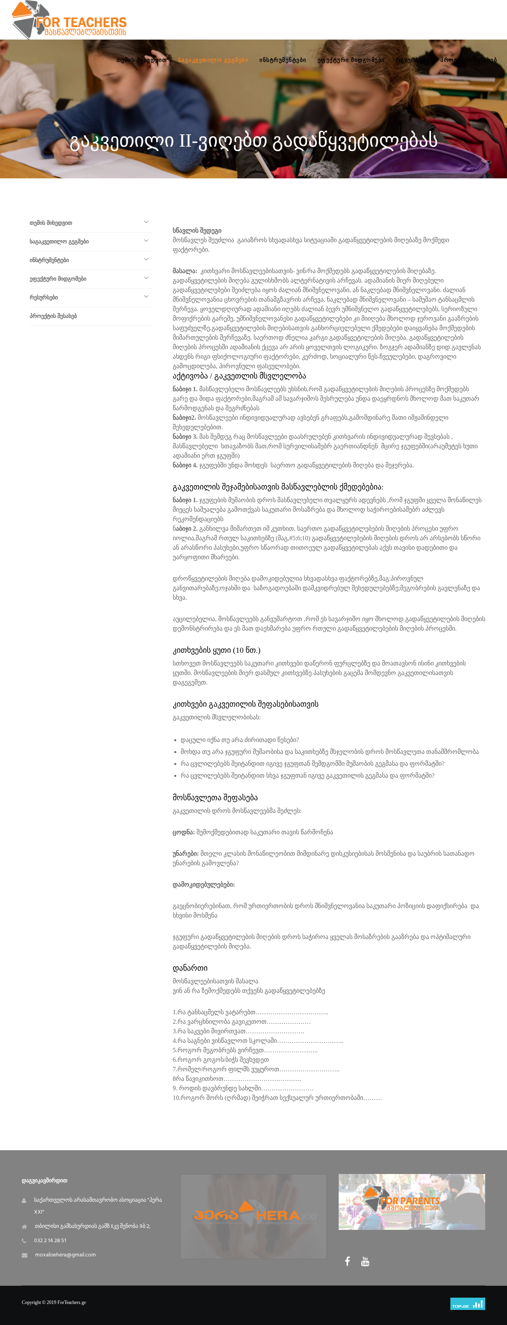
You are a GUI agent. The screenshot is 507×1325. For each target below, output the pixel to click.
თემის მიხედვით (51, 223)
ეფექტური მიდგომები (58, 279)
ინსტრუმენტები (49, 260)
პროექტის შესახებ (53, 316)
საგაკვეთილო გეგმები (59, 242)
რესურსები (44, 297)
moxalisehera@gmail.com (65, 1255)
